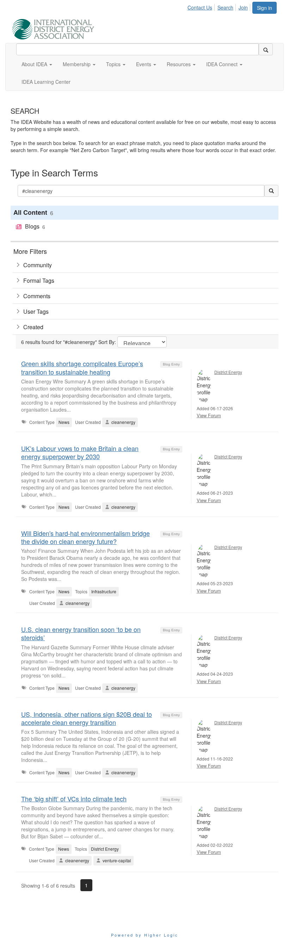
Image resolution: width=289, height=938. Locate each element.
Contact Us (199, 7)
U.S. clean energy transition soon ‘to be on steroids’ (81, 633)
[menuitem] (202, 6)
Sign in (264, 7)
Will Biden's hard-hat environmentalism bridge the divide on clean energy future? (85, 537)
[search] (266, 49)
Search (225, 7)
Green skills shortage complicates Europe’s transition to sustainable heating (82, 367)
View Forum (209, 415)
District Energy (228, 372)
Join (243, 7)
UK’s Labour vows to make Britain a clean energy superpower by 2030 (80, 452)
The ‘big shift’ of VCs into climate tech (74, 798)
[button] (36, 64)
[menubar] (219, 6)
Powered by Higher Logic (144, 935)
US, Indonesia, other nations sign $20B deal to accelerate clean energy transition (86, 718)
